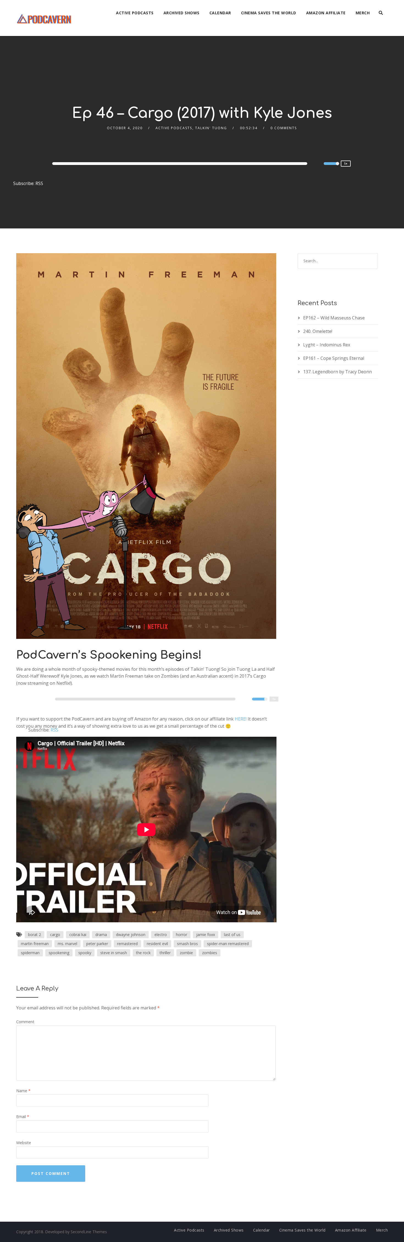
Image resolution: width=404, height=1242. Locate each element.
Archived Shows (182, 12)
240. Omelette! (317, 331)
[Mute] (319, 164)
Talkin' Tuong (211, 128)
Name (23, 1090)
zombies (209, 952)
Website (23, 1142)
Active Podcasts (135, 12)
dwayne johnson (130, 934)
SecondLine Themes (89, 1231)
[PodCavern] (44, 18)
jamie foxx (205, 934)
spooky (84, 952)
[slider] (331, 167)
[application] (180, 163)
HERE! (241, 719)
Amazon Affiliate (326, 12)
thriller (165, 952)
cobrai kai (77, 934)
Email (22, 1116)
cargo (55, 934)
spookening (59, 952)
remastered (127, 943)
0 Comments (283, 128)
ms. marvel (67, 943)
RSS (39, 183)
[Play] (29, 163)
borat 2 (34, 934)
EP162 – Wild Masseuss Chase (334, 318)
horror (181, 934)
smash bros (187, 943)
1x (345, 163)
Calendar (220, 12)
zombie (186, 952)
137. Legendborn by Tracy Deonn (337, 372)
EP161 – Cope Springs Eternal (333, 358)
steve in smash (113, 952)
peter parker (97, 943)
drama (101, 934)
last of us (232, 934)
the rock (143, 952)
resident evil (157, 943)
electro (160, 934)
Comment (25, 1021)
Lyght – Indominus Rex (326, 345)
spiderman (30, 952)
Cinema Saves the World (268, 12)
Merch (363, 12)
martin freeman (35, 943)
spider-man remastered (228, 943)
